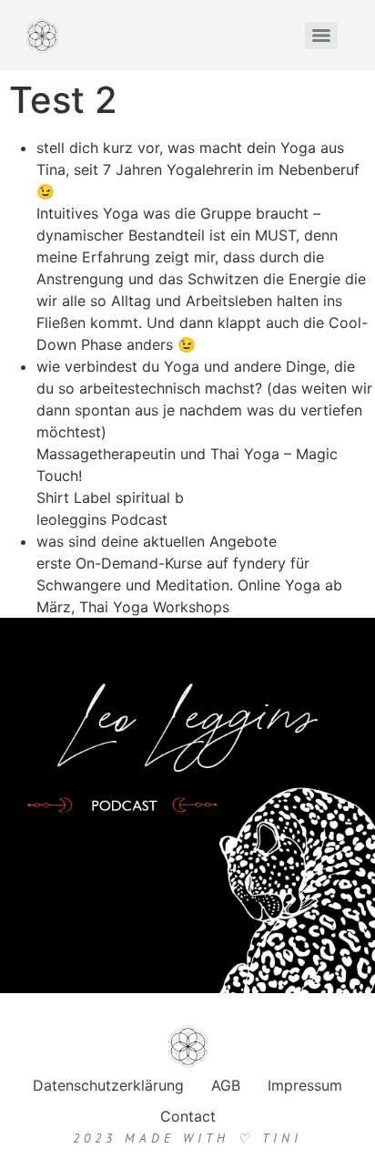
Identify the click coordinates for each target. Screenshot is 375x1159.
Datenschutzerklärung (108, 1085)
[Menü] (321, 35)
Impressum (305, 1085)
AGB (225, 1085)
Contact (188, 1116)
